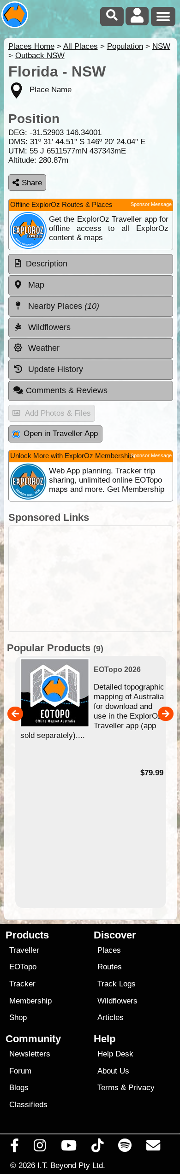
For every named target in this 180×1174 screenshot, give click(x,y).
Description (46, 263)
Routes (109, 966)
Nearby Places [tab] (62, 306)
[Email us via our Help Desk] (153, 1147)
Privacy (141, 1087)
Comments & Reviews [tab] (67, 390)
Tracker (22, 983)
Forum (20, 1071)
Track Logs (116, 983)
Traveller (24, 950)
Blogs (19, 1087)
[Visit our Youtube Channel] (68, 1147)
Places (109, 950)
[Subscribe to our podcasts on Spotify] (125, 1147)
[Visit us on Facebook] (15, 1147)
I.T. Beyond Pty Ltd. (71, 1165)
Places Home (31, 46)
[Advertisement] (91, 579)
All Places (80, 46)
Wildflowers (117, 1001)
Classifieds (28, 1104)
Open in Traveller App (61, 433)
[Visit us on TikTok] (97, 1147)
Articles (110, 1017)
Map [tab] (35, 284)
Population (125, 46)
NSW (161, 46)
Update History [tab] (54, 369)
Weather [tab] (43, 348)
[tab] (90, 264)
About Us (113, 1071)
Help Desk (115, 1054)
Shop (18, 1017)
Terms (108, 1087)
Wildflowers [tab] (48, 327)
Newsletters (29, 1054)
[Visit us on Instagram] (39, 1147)
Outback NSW (40, 55)
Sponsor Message (151, 204)
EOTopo (22, 966)
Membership (30, 1001)
